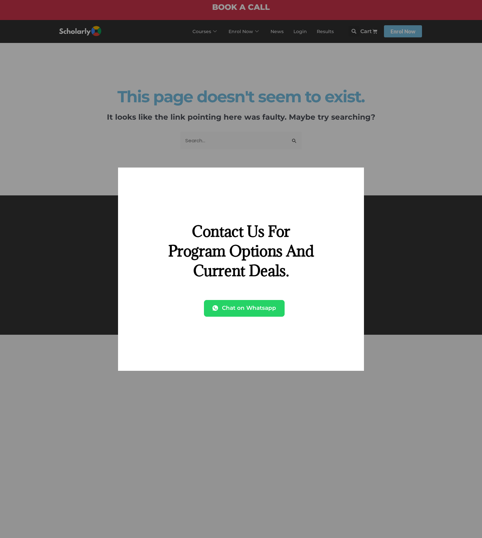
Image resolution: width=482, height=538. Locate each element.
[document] (241, 269)
